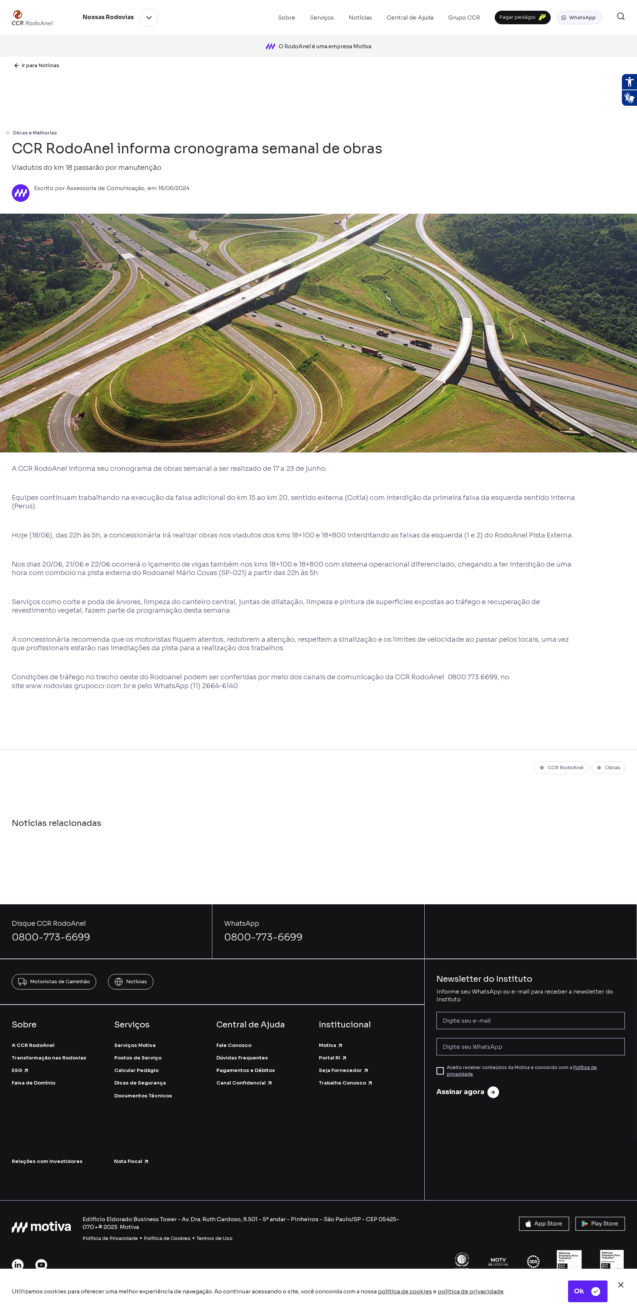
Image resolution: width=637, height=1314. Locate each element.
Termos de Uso (214, 1238)
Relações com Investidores (47, 1161)
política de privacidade (471, 1291)
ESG (17, 1070)
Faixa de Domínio (33, 1083)
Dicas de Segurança (140, 1083)
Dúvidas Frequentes (242, 1058)
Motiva (327, 1045)
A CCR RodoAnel (33, 1045)
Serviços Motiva (135, 1045)
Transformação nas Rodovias (49, 1058)
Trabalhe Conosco (342, 1083)
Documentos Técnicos (143, 1096)
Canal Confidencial (241, 1083)
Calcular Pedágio (136, 1070)
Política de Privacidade (110, 1238)
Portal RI (329, 1058)
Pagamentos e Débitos (245, 1070)
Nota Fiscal (128, 1161)
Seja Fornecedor (340, 1070)
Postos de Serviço (137, 1058)
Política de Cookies (167, 1238)
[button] (579, 18)
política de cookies (405, 1291)
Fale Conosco (233, 1045)
